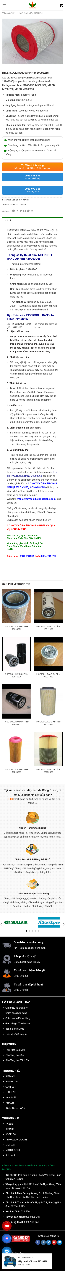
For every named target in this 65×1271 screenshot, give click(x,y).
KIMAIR (9, 1129)
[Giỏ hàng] (61, 5)
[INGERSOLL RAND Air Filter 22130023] (48, 749)
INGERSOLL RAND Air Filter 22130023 (48, 770)
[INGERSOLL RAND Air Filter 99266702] (16, 606)
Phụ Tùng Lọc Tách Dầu (17, 1060)
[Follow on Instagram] (43, 1242)
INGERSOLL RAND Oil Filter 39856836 (17, 675)
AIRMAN (10, 1076)
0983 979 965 (32, 190)
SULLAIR (10, 1155)
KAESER (9, 1123)
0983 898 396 (32, 176)
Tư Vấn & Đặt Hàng (32, 166)
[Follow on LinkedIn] (59, 1242)
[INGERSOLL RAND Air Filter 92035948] (48, 701)
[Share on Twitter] (21, 211)
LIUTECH (10, 1144)
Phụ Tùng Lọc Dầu (15, 1049)
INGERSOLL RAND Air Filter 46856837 (17, 770)
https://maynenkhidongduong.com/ (37, 499)
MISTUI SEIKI (12, 1150)
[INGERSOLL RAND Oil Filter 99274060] (48, 654)
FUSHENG (10, 1092)
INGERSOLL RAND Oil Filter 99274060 (48, 675)
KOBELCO (10, 1134)
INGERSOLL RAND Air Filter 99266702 (17, 627)
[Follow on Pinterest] (54, 1242)
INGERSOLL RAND (18, 204)
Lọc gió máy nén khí (31, 13)
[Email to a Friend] (24, 211)
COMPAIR (10, 1086)
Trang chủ (8, 13)
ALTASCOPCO (12, 1081)
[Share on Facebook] (17, 211)
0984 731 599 (48, 556)
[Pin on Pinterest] (28, 211)
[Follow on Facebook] (37, 1242)
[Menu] (4, 5)
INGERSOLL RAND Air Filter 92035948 (48, 723)
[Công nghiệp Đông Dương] (32, 5)
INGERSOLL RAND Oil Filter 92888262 (17, 723)
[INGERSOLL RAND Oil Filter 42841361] (48, 606)
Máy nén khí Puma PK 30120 (32, 1261)
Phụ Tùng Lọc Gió (14, 1055)
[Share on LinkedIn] (32, 211)
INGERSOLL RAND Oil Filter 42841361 (48, 627)
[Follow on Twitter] (48, 1242)
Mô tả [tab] (8, 221)
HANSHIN (10, 1097)
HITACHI (10, 1102)
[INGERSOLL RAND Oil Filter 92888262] (16, 701)
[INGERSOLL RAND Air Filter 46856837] (16, 749)
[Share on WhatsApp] (13, 211)
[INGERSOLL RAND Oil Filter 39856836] (16, 654)
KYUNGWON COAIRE (16, 1139)
